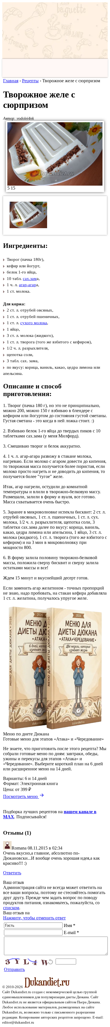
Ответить (12, 872)
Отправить (14, 969)
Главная (10, 80)
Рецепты (30, 80)
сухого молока (33, 323)
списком (11, 907)
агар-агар (27, 285)
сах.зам (30, 278)
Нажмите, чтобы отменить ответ (34, 917)
